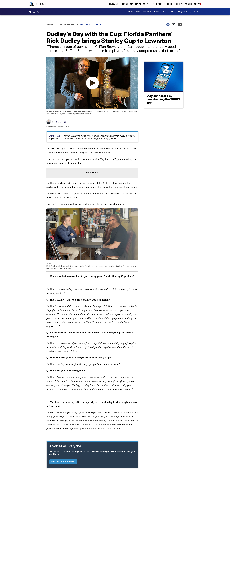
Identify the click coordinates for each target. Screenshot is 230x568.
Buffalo (157, 11)
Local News (146, 11)
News (50, 24)
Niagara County (184, 11)
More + (197, 11)
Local (124, 4)
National (135, 4)
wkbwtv (31, 12)
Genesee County (169, 11)
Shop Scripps (175, 4)
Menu (112, 4)
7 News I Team (134, 11)
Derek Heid (61, 122)
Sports (160, 4)
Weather (148, 4)
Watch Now (192, 4)
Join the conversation (63, 461)
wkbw (34, 12)
